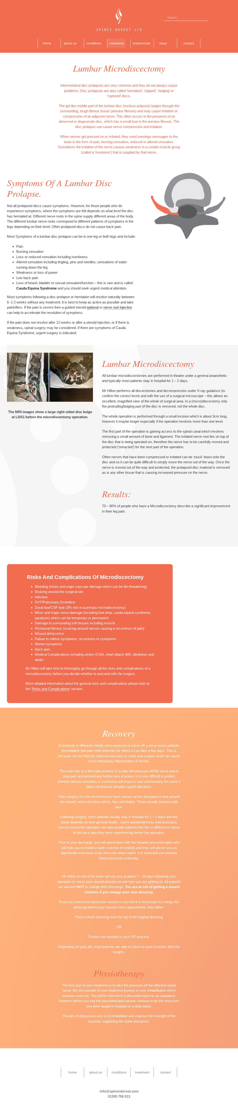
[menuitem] (49, 43)
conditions (119, 1072)
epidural (93, 307)
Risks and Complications (51, 689)
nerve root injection (117, 307)
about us (95, 1072)
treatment (142, 1072)
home (72, 1072)
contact (165, 1072)
